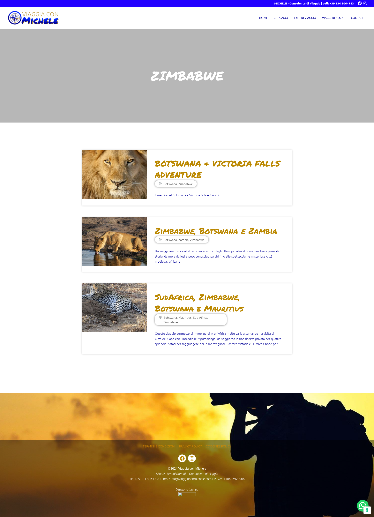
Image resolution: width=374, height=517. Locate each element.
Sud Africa (200, 317)
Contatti (357, 17)
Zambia (183, 240)
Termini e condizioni (159, 446)
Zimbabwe (185, 184)
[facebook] (360, 3)
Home (263, 17)
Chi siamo (281, 17)
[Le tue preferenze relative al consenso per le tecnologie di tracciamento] (367, 510)
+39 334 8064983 (147, 479)
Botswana (170, 184)
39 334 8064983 (342, 3)
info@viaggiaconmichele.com (191, 479)
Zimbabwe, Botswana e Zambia (216, 230)
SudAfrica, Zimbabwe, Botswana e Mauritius (199, 302)
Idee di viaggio (305, 17)
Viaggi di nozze (333, 17)
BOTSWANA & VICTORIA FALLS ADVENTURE (217, 169)
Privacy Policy (190, 446)
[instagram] (365, 3)
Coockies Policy (218, 446)
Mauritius (184, 317)
